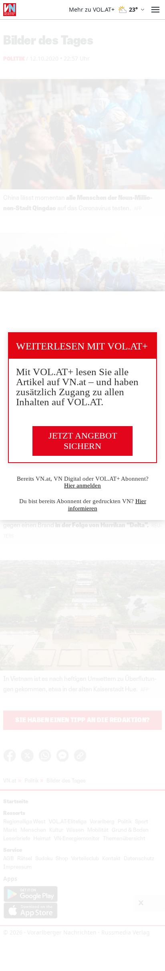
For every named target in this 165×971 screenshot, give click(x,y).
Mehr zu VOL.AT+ (92, 9)
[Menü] (155, 9)
